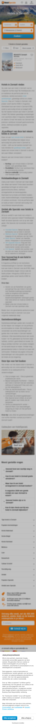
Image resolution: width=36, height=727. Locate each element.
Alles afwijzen (26, 718)
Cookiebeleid (18, 707)
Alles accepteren (10, 718)
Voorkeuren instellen (18, 723)
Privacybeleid (6, 707)
